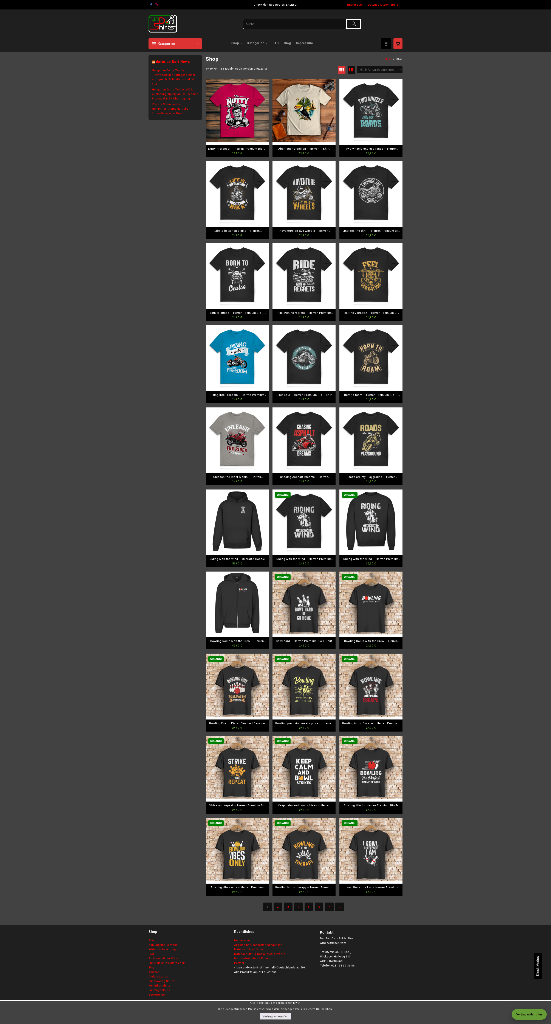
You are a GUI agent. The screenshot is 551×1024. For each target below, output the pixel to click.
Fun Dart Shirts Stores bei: (167, 963)
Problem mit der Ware (163, 958)
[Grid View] (341, 70)
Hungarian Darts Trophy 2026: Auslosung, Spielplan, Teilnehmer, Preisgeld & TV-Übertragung (175, 94)
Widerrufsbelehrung (162, 949)
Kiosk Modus (538, 966)
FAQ (151, 954)
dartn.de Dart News (173, 62)
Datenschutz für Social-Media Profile (259, 954)
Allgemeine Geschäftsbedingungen (258, 944)
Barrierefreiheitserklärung (252, 958)
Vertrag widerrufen (275, 1016)
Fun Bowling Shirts (161, 981)
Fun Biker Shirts (159, 985)
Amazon (154, 972)
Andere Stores (158, 976)
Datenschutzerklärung (249, 949)
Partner (239, 963)
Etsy (151, 967)
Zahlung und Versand (163, 944)
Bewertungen (158, 994)
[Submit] (353, 24)
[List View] (351, 70)
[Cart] (398, 43)
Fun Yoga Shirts (159, 990)
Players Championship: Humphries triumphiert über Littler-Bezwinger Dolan (171, 109)
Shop (152, 940)
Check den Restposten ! (275, 4)
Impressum (242, 940)
